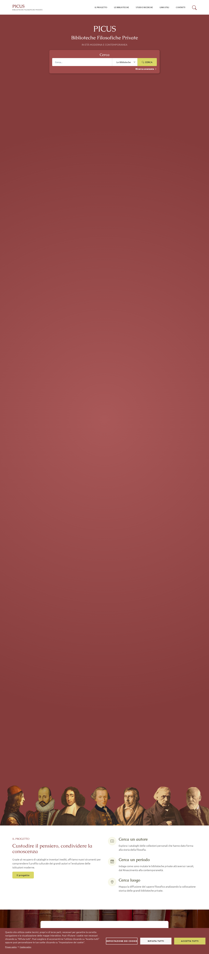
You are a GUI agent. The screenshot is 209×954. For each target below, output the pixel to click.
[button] (194, 7)
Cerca (148, 62)
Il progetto (23, 875)
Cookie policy (25, 946)
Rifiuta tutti (156, 941)
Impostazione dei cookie (121, 941)
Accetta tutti (189, 941)
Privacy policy (11, 946)
